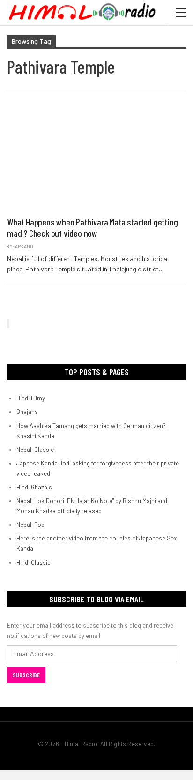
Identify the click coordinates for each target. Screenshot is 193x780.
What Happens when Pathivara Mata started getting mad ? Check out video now (92, 227)
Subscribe (26, 675)
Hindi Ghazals (34, 487)
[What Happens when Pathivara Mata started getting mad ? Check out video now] (96, 158)
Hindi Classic (33, 562)
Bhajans (27, 411)
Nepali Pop (30, 524)
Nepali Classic (35, 449)
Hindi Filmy (30, 398)
